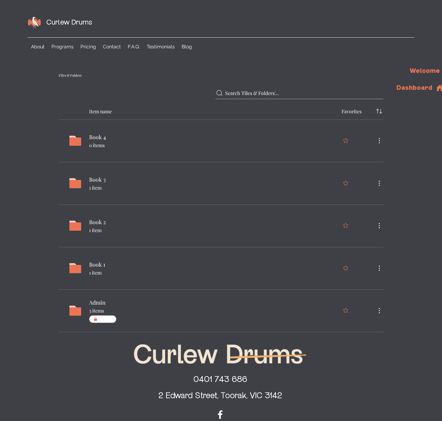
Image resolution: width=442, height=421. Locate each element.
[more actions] (379, 140)
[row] (221, 109)
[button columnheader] (379, 111)
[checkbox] (61, 111)
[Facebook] (220, 414)
